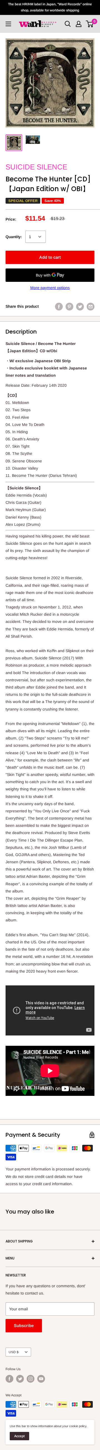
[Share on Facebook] (59, 306)
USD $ (14, 1352)
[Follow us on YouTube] (41, 1379)
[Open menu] (8, 24)
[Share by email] (90, 306)
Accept (19, 1436)
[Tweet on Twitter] (80, 306)
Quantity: (14, 237)
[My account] (78, 24)
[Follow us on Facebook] (9, 1379)
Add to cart (50, 257)
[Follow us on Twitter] (20, 1379)
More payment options (50, 287)
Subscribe (24, 1325)
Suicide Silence (36, 167)
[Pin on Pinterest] (69, 306)
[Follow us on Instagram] (30, 1379)
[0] (89, 24)
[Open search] (68, 24)
